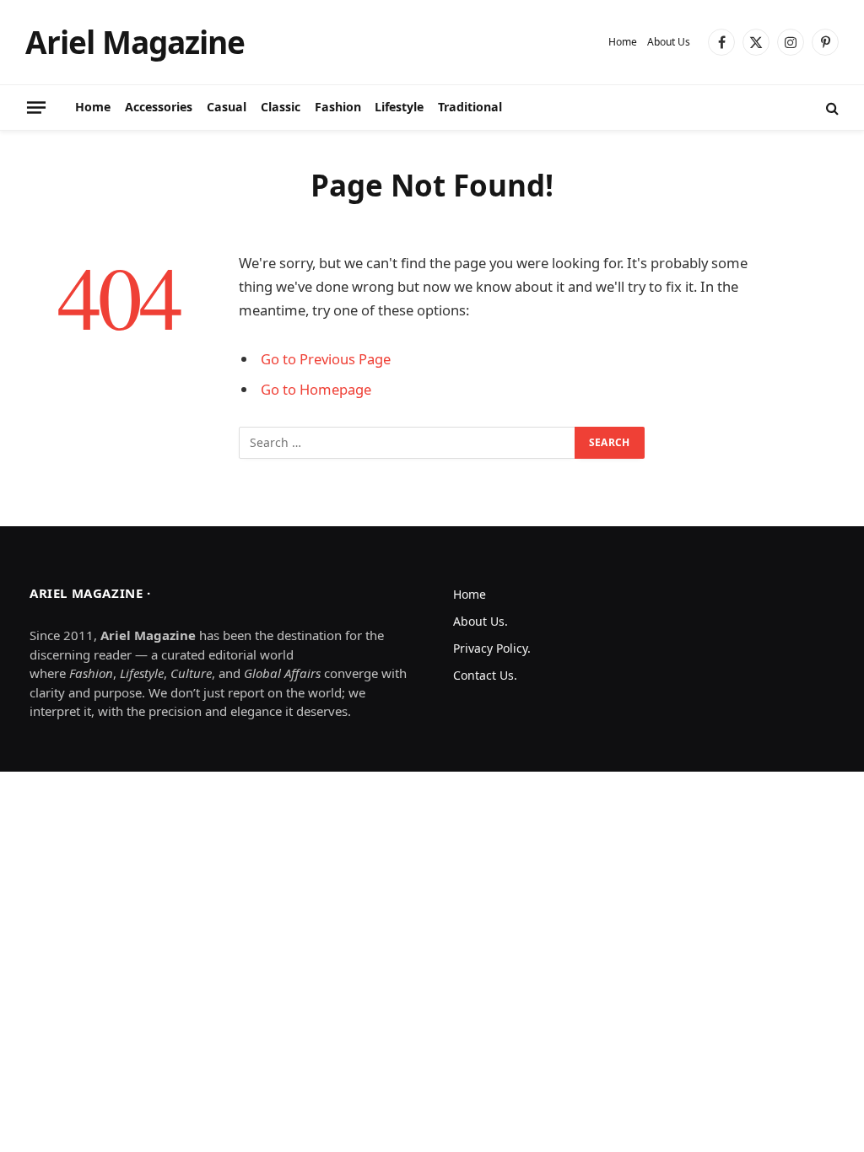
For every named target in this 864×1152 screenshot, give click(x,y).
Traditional (470, 107)
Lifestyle (399, 107)
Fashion (338, 107)
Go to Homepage (316, 389)
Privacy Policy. (492, 648)
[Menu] (36, 107)
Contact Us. (485, 675)
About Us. (480, 621)
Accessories (158, 107)
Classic (280, 107)
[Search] (831, 108)
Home (622, 42)
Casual (226, 107)
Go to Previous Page (326, 359)
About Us (668, 42)
